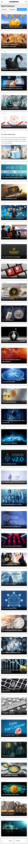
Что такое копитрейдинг (9, 276)
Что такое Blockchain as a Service (12, 504)
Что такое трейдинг (8, 756)
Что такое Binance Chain (9, 198)
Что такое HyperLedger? (9, 584)
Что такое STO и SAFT (8, 382)
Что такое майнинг (8, 814)
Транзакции (12, 9)
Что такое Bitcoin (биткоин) (10, 794)
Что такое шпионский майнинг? (12, 546)
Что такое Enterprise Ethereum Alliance (13, 482)
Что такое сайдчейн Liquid (10, 108)
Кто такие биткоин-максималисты (13, 218)
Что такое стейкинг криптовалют (12, 27)
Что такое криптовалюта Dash (11, 652)
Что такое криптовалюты (10, 775)
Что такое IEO (6, 237)
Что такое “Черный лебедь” (10, 69)
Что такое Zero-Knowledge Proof (11, 526)
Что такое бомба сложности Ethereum (13, 341)
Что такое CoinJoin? (8, 320)
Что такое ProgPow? (8, 299)
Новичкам (4, 9)
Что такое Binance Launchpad (11, 257)
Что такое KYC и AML (8, 735)
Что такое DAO (6, 126)
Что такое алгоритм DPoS (10, 828)
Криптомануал (21, 9)
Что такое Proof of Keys (9, 402)
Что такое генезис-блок (8, 134)
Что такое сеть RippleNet (9, 443)
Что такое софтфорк (8, 713)
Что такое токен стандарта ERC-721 (12, 177)
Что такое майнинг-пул (9, 608)
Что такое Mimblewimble (9, 564)
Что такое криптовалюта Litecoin (12, 630)
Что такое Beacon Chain (9, 464)
